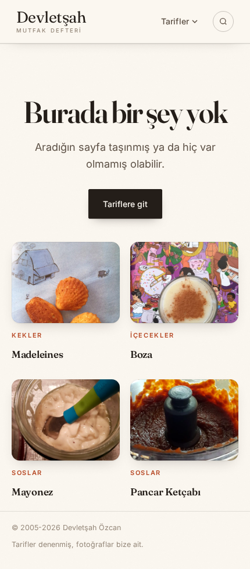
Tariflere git (125, 204)
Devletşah (50, 21)
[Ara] (223, 21)
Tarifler (175, 21)
